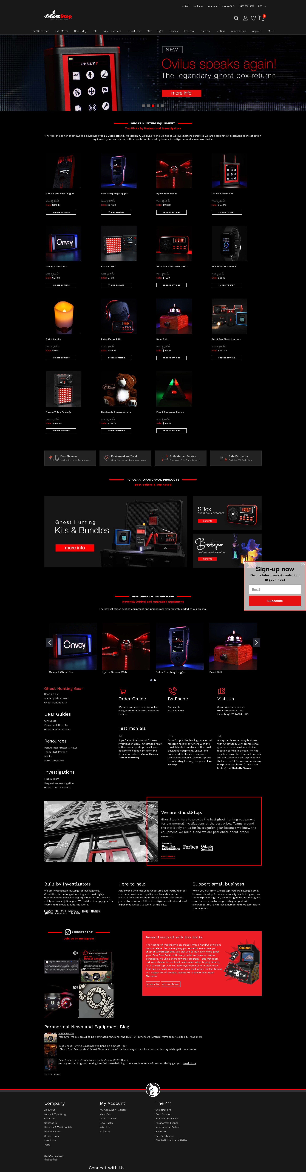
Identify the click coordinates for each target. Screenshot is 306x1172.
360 (149, 31)
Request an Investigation (59, 783)
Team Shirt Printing (55, 751)
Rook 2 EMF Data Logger (60, 193)
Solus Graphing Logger (114, 193)
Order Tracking (108, 1118)
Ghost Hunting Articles (57, 729)
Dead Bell (161, 339)
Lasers (173, 31)
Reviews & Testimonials (58, 1127)
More (271, 31)
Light (160, 31)
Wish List (105, 1127)
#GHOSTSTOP (82, 932)
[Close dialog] (303, 564)
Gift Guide (50, 720)
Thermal (189, 31)
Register (121, 1109)
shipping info (228, 6)
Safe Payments (238, 456)
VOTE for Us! (66, 1033)
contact (185, 6)
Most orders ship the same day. (75, 460)
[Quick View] (89, 158)
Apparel (257, 31)
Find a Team (51, 778)
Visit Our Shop (52, 1131)
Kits (95, 31)
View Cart (105, 1114)
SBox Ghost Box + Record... (172, 266)
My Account (107, 1109)
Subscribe (275, 600)
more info (153, 984)
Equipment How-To (56, 725)
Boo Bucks (106, 1122)
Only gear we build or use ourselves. (129, 460)
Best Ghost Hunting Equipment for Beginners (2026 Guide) (93, 1060)
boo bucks (198, 6)
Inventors (160, 1131)
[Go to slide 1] (49, 642)
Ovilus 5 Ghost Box (222, 193)
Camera (206, 31)
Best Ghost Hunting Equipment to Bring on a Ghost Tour (92, 1045)
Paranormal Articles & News (60, 747)
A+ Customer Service (182, 456)
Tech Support (163, 1114)
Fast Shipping (69, 456)
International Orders (167, 1127)
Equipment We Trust (124, 456)
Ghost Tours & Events (57, 787)
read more (196, 1036)
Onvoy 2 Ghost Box (56, 266)
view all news (52, 1074)
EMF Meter (61, 31)
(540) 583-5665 (246, 6)
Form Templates (54, 760)
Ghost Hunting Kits (55, 702)
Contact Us (51, 1122)
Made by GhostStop (56, 698)
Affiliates (105, 1131)
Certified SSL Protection (240, 460)
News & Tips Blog (55, 1114)
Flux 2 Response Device (170, 412)
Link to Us (50, 1140)
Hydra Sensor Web (166, 193)
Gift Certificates (164, 1136)
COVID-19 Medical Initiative (171, 1140)
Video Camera (112, 31)
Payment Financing (166, 1118)
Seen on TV (51, 693)
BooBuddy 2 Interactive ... (116, 412)
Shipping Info (163, 1109)
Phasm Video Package (58, 412)
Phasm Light (108, 266)
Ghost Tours (51, 1136)
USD (260, 6)
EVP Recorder (40, 31)
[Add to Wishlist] (89, 167)
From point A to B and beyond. (184, 460)
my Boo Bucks (170, 984)
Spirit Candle (53, 339)
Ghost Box (134, 31)
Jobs (47, 1144)
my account (213, 6)
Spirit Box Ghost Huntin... (226, 339)
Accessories (238, 31)
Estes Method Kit (111, 339)
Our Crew (49, 1118)
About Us (49, 1109)
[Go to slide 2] (256, 642)
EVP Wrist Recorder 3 (224, 266)
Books (48, 756)
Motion (221, 31)
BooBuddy (80, 31)
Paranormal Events (166, 1122)
